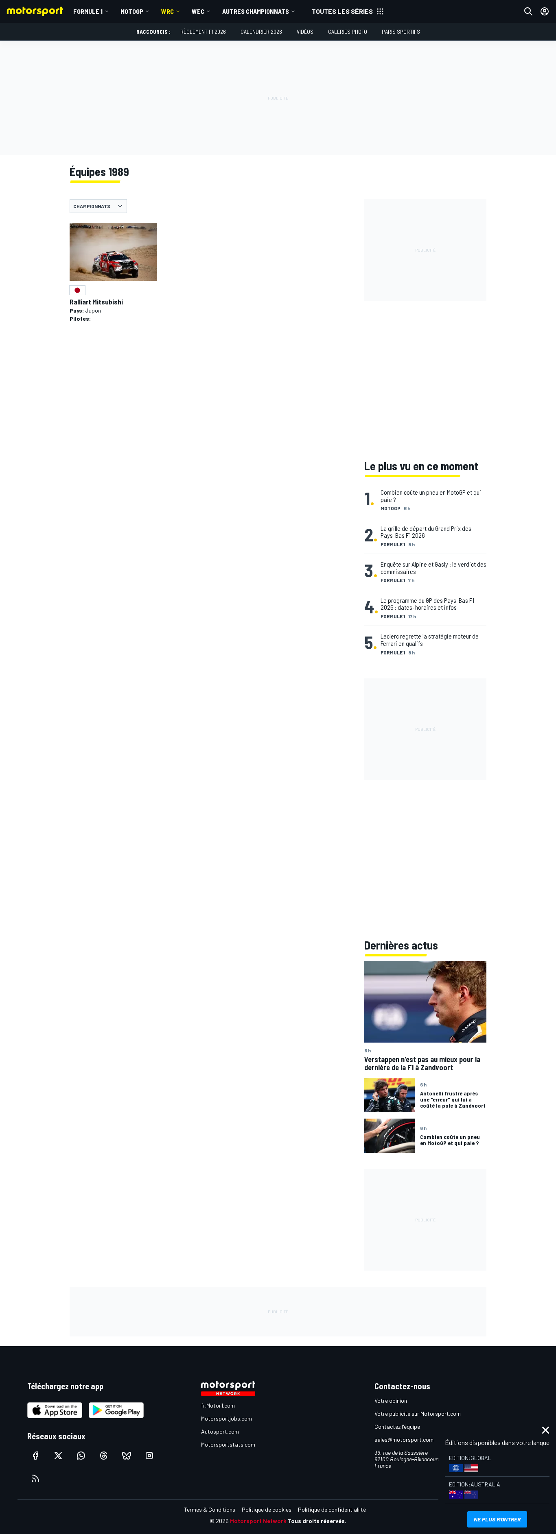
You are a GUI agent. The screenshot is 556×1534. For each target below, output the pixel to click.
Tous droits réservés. (317, 1520)
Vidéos (305, 31)
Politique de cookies (266, 1509)
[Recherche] (528, 11)
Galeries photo (347, 31)
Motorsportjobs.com (226, 1418)
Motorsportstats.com (228, 1444)
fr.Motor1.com (218, 1405)
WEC (198, 11)
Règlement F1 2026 (203, 31)
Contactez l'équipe (397, 1426)
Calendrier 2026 (261, 31)
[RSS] (35, 1478)
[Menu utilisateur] (544, 11)
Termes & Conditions (209, 1509)
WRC (167, 11)
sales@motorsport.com (403, 1439)
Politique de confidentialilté (332, 1509)
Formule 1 (88, 11)
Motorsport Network (258, 1520)
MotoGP (131, 11)
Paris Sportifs (401, 31)
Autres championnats (255, 11)
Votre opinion (390, 1400)
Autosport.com (220, 1431)
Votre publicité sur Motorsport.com (417, 1413)
